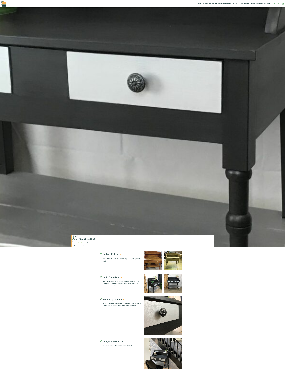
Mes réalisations (81, 242)
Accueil (75, 242)
